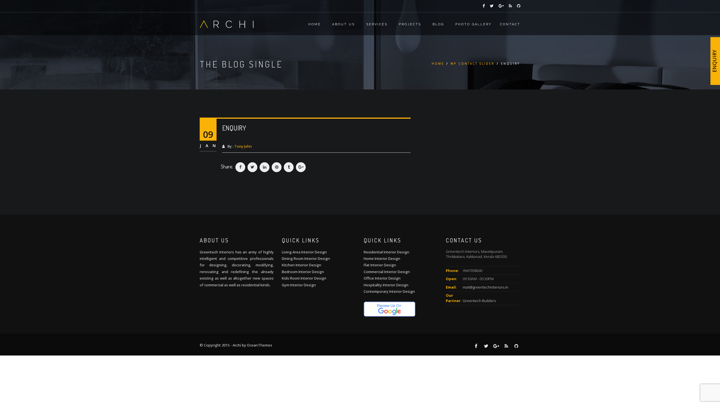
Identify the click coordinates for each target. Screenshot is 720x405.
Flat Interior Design (380, 264)
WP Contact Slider (472, 64)
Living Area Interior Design (304, 252)
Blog (438, 24)
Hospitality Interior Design (386, 284)
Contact (510, 24)
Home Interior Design (382, 258)
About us (343, 24)
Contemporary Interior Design (389, 291)
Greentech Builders (479, 300)
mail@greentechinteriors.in (485, 287)
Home (314, 24)
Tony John (243, 146)
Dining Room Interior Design (306, 258)
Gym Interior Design (299, 284)
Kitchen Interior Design (301, 264)
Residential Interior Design (386, 252)
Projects (410, 24)
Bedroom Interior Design (303, 271)
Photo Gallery (473, 24)
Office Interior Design (382, 278)
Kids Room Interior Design (304, 278)
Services (377, 24)
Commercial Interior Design (387, 271)
